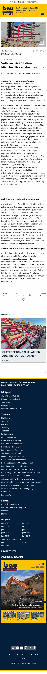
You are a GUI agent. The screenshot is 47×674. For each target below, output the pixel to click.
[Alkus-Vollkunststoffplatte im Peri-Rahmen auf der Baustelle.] (23, 34)
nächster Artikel (43, 295)
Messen (22, 2)
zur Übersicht (6, 295)
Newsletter (32, 2)
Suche (14, 2)
